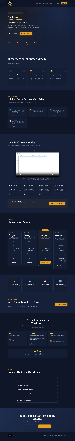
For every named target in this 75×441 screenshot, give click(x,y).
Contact (65, 435)
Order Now (64, 3)
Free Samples (45, 3)
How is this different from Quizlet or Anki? (37, 396)
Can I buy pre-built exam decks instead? (37, 400)
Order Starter (14, 262)
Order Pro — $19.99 (45, 262)
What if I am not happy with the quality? (37, 393)
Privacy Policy (38, 438)
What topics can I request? (37, 381)
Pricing (51, 3)
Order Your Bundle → (25, 33)
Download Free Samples (31, 426)
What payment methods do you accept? (37, 389)
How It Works (38, 3)
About (58, 3)
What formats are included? (37, 385)
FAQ (54, 3)
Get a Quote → (60, 265)
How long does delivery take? (37, 378)
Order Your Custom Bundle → (57, 203)
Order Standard (30, 262)
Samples (51, 435)
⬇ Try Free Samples (13, 33)
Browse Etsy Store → (61, 304)
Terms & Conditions (44, 438)
